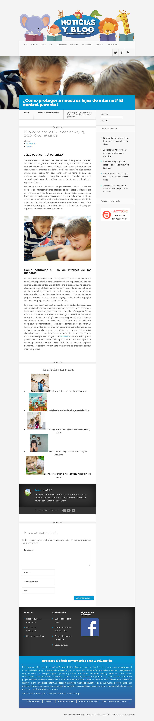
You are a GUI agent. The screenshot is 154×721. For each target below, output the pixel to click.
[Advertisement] (77, 77)
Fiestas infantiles (113, 45)
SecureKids (65, 336)
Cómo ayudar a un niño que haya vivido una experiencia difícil (115, 176)
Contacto (49, 701)
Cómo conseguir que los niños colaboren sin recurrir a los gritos (116, 165)
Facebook (69, 511)
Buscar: (104, 114)
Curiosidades (62, 45)
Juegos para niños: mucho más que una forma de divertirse (115, 153)
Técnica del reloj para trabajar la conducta (68, 391)
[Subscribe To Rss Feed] (128, 52)
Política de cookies (66, 701)
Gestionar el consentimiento (115, 701)
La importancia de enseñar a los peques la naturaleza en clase (115, 141)
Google (64, 511)
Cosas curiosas (61, 645)
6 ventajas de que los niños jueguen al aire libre (68, 410)
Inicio (26, 45)
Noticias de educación (48, 113)
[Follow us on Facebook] (122, 52)
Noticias (34, 45)
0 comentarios (46, 135)
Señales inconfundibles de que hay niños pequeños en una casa (115, 188)
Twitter (73, 511)
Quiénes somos (34, 701)
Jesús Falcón (58, 132)
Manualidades (87, 45)
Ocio (51, 45)
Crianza (43, 45)
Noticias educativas (35, 636)
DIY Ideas (99, 45)
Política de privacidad (88, 701)
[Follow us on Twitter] (115, 52)
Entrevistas (74, 45)
